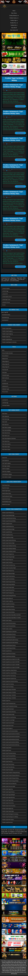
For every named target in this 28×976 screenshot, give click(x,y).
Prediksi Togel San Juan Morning (9, 717)
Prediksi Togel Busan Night (7, 537)
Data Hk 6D (14, 27)
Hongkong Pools (5, 278)
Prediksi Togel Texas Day (7, 761)
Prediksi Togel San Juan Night (8, 720)
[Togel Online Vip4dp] (14, 913)
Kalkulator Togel (5, 389)
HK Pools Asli (14, 973)
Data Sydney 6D (14, 30)
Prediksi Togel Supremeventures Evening (10, 739)
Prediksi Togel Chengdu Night (8, 556)
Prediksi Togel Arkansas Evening (9, 518)
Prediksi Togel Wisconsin (7, 822)
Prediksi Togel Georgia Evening (8, 581)
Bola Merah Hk (5, 320)
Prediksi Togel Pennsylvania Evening (9, 706)
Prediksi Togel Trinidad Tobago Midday (10, 780)
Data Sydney (9, 965)
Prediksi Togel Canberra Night (8, 543)
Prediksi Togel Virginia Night (8, 811)
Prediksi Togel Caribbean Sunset (9, 551)
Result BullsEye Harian (6, 501)
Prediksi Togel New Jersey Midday (9, 672)
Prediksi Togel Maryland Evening (9, 634)
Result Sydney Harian (6, 493)
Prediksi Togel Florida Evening (8, 576)
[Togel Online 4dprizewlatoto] (14, 889)
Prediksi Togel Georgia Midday (8, 584)
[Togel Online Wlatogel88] (14, 883)
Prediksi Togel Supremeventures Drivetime (11, 733)
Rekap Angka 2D (5, 366)
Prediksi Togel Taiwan (6, 750)
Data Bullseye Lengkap (7, 474)
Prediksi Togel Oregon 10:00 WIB (9, 695)
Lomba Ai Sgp (5, 291)
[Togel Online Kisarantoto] (14, 60)
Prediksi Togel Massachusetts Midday (10, 642)
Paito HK (7, 279)
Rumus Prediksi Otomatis (7, 353)
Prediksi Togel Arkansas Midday (9, 520)
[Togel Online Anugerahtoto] (14, 925)
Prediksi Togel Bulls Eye (7, 339)
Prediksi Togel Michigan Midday (8, 648)
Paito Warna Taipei (6, 446)
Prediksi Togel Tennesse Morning (9, 758)
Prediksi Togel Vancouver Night (8, 786)
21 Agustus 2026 (7, 115)
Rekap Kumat (5, 358)
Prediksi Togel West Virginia (8, 819)
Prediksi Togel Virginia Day (7, 808)
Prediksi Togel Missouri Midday (8, 656)
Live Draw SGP (5, 280)
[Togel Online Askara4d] (14, 871)
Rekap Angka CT (5, 361)
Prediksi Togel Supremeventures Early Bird (11, 736)
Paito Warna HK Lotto (17, 970)
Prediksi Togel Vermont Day (8, 803)
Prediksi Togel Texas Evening (8, 764)
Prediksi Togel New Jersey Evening (9, 670)
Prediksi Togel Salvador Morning (9, 711)
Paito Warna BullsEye (6, 430)
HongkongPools (19, 969)
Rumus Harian (5, 391)
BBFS (3, 350)
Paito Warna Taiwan (6, 449)
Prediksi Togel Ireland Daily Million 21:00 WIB (11, 617)
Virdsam (4, 962)
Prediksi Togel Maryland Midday (8, 637)
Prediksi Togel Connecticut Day (8, 565)
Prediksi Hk (13, 25)
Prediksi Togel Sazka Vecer (7, 725)
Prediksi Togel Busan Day (7, 534)
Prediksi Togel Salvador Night (8, 714)
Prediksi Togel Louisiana (7, 628)
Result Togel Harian (6, 490)
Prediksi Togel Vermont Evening (8, 805)
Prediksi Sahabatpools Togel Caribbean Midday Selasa (13, 219)
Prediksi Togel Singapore (7, 331)
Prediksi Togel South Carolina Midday (10, 731)
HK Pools (19, 833)
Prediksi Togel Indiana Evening (8, 609)
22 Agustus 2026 (7, 89)
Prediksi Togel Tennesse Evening (9, 753)
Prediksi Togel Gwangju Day (8, 592)
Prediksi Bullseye (13, 15)
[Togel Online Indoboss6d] (14, 847)
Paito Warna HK (14, 962)
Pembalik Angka (5, 375)
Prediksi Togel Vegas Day (7, 789)
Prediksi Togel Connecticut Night (9, 567)
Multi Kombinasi (5, 377)
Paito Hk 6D (4, 421)
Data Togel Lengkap (6, 463)
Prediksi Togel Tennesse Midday (9, 755)
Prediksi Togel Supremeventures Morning (10, 744)
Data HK (24, 964)
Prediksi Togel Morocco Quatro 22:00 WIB (10, 667)
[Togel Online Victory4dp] (14, 853)
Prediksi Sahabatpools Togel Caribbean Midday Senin (13, 246)
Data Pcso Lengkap (6, 471)
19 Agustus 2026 (7, 169)
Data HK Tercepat (13, 833)
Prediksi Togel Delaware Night (8, 573)
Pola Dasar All (5, 369)
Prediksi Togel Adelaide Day (8, 512)
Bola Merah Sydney (6, 314)
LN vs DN (4, 380)
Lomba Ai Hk (5, 293)
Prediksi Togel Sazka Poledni (8, 722)
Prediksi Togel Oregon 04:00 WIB (9, 689)
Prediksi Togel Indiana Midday (8, 612)
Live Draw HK (21, 279)
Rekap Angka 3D (5, 364)
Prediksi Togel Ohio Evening (8, 684)
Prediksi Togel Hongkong (7, 333)
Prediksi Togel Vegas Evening (8, 791)
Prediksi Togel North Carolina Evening (10, 681)
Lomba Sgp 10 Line (6, 299)
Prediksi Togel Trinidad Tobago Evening (10, 778)
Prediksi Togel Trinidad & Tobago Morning (11, 772)
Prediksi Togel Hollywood (7, 598)
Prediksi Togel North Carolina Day (9, 678)
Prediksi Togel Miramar (7, 650)
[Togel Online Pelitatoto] (14, 66)
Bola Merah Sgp (5, 317)
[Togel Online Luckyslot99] (14, 907)
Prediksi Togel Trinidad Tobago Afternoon (11, 775)
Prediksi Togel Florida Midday (8, 578)
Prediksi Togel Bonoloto (7, 523)
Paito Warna (14, 13)
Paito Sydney (13, 279)
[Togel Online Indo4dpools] (14, 901)
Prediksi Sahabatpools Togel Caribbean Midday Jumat (13, 139)
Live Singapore (11, 831)
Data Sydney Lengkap (6, 477)
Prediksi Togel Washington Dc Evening (10, 814)
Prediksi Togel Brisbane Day (8, 526)
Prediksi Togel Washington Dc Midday (10, 816)
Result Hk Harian (5, 487)
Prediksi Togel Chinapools (7, 559)
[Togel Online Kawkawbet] (14, 859)
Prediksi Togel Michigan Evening (9, 645)
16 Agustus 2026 (7, 249)
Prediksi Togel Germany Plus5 (8, 590)
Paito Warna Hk (5, 424)
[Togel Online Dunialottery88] (14, 919)
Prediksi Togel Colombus (7, 562)
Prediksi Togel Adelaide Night (8, 515)
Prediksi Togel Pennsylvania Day (8, 703)
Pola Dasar (4, 372)
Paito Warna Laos (5, 435)
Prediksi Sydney (13, 18)
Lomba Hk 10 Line (6, 302)
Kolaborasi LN (5, 386)
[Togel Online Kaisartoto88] (14, 895)
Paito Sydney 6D (5, 416)
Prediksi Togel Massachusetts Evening (10, 639)
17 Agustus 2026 (7, 222)
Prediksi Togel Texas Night (7, 769)
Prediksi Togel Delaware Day (8, 570)
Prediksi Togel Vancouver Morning (9, 783)
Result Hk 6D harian (6, 499)
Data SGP (3, 965)
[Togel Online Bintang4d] (14, 877)
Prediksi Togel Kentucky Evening (9, 623)
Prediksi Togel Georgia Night (8, 587)
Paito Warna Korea (6, 432)
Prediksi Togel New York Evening (9, 675)
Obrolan (4, 304)
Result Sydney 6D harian (7, 496)
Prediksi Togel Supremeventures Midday (10, 742)
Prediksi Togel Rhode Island (8, 708)
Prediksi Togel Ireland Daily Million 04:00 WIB (11, 614)
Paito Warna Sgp (5, 419)
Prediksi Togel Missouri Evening (8, 653)
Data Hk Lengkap (5, 468)
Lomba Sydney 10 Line (7, 296)
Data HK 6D (14, 965)
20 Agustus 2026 (7, 142)
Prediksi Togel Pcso (6, 336)
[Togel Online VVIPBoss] (14, 35)
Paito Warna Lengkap (6, 427)
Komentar (9, 90)
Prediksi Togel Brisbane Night (8, 529)
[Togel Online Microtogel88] (14, 840)
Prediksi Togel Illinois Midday (8, 606)
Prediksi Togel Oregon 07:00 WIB (9, 692)
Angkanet (23, 967)
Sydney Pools (5, 969)
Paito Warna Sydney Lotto (20, 972)
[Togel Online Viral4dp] (14, 72)
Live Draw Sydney (14, 280)
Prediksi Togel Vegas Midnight (8, 794)
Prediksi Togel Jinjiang (6, 620)
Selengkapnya (20, 106)
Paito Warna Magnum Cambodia (9, 438)
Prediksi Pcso (13, 22)
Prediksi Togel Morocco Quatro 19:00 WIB (10, 664)
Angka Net (8, 962)
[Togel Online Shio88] (14, 950)
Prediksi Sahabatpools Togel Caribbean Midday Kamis (13, 166)
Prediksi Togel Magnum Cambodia (9, 342)
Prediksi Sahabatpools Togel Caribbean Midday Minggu (13, 86)
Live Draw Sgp (5, 402)
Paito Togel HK (4, 312)
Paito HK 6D (4, 829)
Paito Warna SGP (18, 964)
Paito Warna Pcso (5, 441)
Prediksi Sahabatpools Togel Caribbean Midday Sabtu (13, 112)
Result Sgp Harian (6, 485)
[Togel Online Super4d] (14, 48)
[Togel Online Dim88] (14, 41)
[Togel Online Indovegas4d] (14, 956)
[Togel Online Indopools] (14, 943)
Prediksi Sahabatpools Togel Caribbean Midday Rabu (13, 192)
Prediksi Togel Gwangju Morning (9, 595)
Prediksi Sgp (13, 20)
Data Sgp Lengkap (6, 466)
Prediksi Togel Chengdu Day (8, 554)
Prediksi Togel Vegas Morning (8, 797)
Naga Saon (19, 278)
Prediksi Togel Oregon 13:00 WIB (9, 697)
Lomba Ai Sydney (5, 288)
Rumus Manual (5, 355)
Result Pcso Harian (6, 504)
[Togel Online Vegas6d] (14, 865)
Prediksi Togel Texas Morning (8, 767)
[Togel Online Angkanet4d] (14, 937)
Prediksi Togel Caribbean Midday (9, 548)
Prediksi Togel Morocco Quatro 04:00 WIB (10, 661)
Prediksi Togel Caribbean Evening (9, 545)
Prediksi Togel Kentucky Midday (8, 626)
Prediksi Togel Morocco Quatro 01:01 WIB (10, 659)
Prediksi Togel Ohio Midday (7, 686)
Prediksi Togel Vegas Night (7, 800)
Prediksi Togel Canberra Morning (9, 540)
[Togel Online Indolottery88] (14, 931)
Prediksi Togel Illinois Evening (8, 603)
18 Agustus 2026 (7, 196)
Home (14, 10)
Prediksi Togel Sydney (6, 328)
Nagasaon (13, 278)
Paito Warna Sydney (6, 444)
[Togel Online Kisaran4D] (14, 54)
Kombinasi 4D (5, 383)
